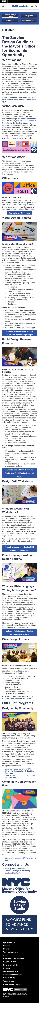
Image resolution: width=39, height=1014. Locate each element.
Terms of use (8, 981)
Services (6, 945)
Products (10, 20)
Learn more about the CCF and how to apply (20, 859)
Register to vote (9, 961)
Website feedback (10, 971)
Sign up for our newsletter (15, 868)
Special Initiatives (29, 20)
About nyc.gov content (12, 984)
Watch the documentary (14, 771)
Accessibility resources (13, 974)
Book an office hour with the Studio (16, 698)
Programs (29, 15)
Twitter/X (16, 873)
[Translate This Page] (32, 6)
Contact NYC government (13, 958)
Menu (4, 6)
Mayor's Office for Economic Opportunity (19, 122)
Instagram (17, 870)
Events (6, 949)
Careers (6, 968)
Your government (10, 952)
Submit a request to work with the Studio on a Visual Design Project (19, 333)
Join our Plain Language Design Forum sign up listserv (19, 633)
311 (4, 955)
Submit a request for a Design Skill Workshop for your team (19, 548)
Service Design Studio (10, 16)
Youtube (8, 873)
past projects (12, 99)
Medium (25, 870)
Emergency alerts (10, 965)
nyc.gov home (9, 942)
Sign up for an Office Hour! (20, 213)
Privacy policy (9, 977)
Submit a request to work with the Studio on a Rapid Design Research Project (19, 473)
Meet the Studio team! (27, 118)
